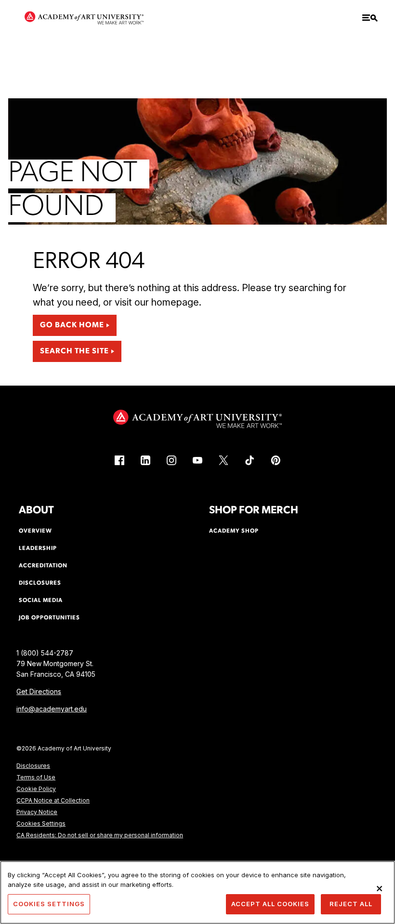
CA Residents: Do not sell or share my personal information (99, 835)
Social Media (41, 600)
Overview (35, 531)
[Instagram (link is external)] (171, 460)
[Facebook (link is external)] (119, 460)
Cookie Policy (36, 788)
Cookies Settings (41, 823)
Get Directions (38, 691)
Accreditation (43, 566)
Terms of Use (35, 777)
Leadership (38, 548)
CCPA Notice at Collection (53, 800)
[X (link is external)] (223, 460)
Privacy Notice (36, 812)
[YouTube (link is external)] (197, 460)
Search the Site (74, 351)
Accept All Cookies (270, 904)
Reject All (350, 904)
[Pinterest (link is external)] (275, 460)
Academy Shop (234, 531)
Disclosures (33, 765)
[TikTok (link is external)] (249, 460)
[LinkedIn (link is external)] (145, 460)
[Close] (379, 888)
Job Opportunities (49, 618)
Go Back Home (72, 325)
